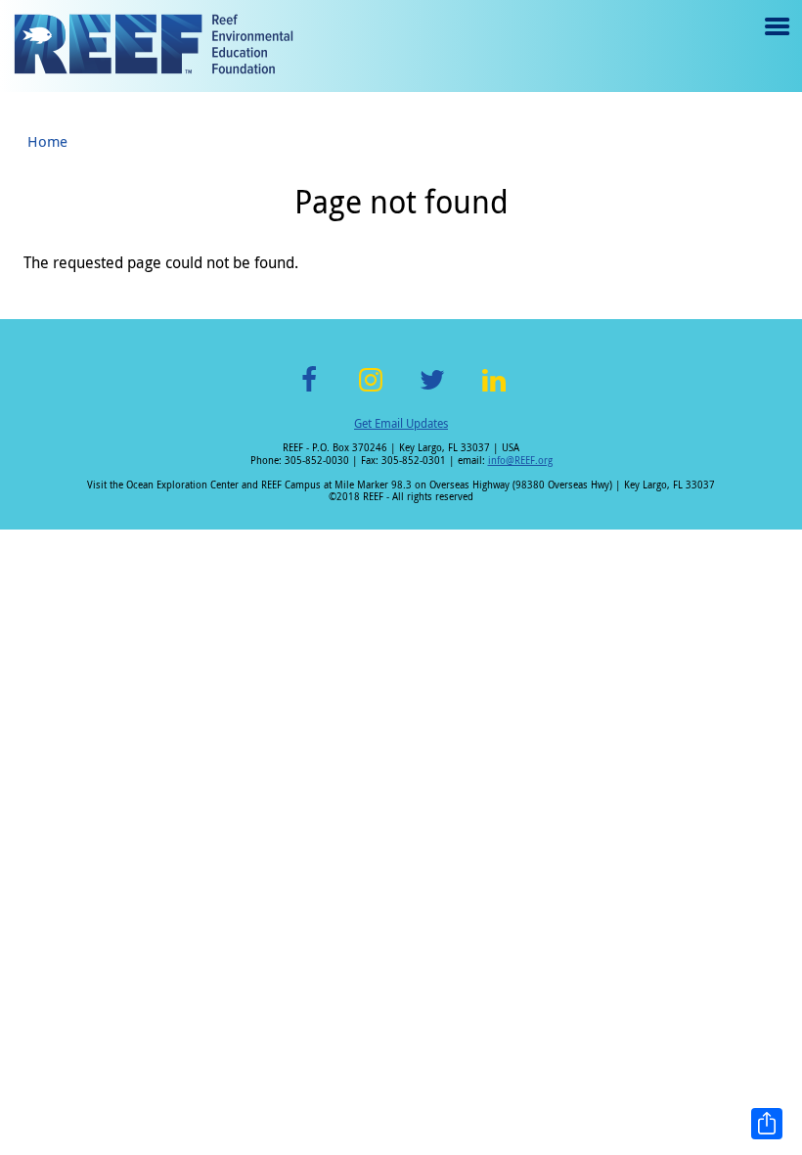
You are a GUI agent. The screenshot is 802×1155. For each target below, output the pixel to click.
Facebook (309, 391)
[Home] (153, 46)
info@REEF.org (520, 460)
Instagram (370, 391)
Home (47, 141)
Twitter (432, 391)
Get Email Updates (401, 423)
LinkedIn (493, 391)
